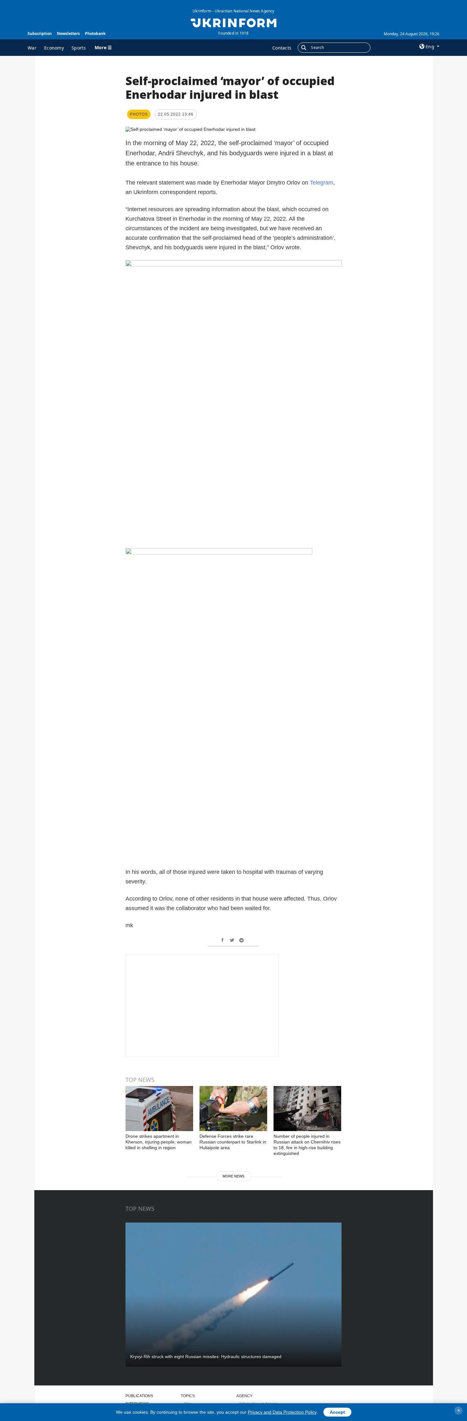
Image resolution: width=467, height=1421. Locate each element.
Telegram (321, 182)
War (32, 48)
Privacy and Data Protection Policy (282, 1412)
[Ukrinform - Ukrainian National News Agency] (233, 22)
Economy (54, 48)
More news (233, 1176)
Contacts (281, 48)
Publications (139, 1396)
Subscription (40, 33)
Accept (337, 1412)
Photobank (95, 33)
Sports (78, 48)
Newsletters (68, 33)
